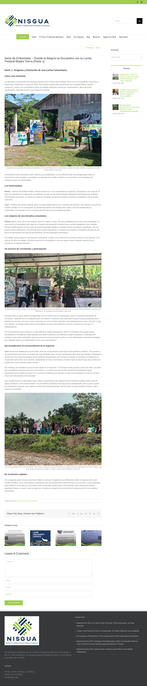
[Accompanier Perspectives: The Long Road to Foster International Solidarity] (116, 105)
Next (98, 48)
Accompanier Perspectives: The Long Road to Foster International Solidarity (129, 108)
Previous (90, 48)
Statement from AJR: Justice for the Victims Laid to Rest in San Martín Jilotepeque (105, 650)
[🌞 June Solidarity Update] (40, 538)
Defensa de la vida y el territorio (27, 501)
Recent (126, 68)
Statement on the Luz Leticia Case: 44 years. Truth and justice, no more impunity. (129, 78)
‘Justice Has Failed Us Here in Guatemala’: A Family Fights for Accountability (129, 93)
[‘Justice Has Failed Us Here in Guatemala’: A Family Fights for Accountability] (116, 90)
